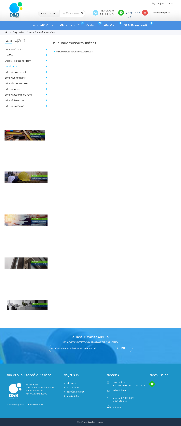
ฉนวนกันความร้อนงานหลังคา (42, 32)
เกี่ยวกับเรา (110, 25)
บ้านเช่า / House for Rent (18, 61)
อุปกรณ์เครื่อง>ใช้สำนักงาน (18, 95)
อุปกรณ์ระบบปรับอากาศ (16, 83)
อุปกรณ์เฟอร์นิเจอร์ (14, 106)
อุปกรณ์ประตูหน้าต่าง (15, 78)
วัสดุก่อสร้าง (18, 32)
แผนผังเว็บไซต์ (73, 396)
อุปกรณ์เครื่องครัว (14, 49)
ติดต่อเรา (91, 25)
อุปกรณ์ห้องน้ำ (12, 89)
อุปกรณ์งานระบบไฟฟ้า (16, 72)
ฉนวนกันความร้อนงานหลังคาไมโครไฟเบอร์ (74, 51)
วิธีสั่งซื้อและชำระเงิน (136, 25)
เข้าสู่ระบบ (161, 3)
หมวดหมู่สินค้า (42, 25)
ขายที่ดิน (9, 55)
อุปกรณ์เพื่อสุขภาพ (14, 100)
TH (169, 3)
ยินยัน (121, 348)
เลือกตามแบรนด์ (69, 25)
